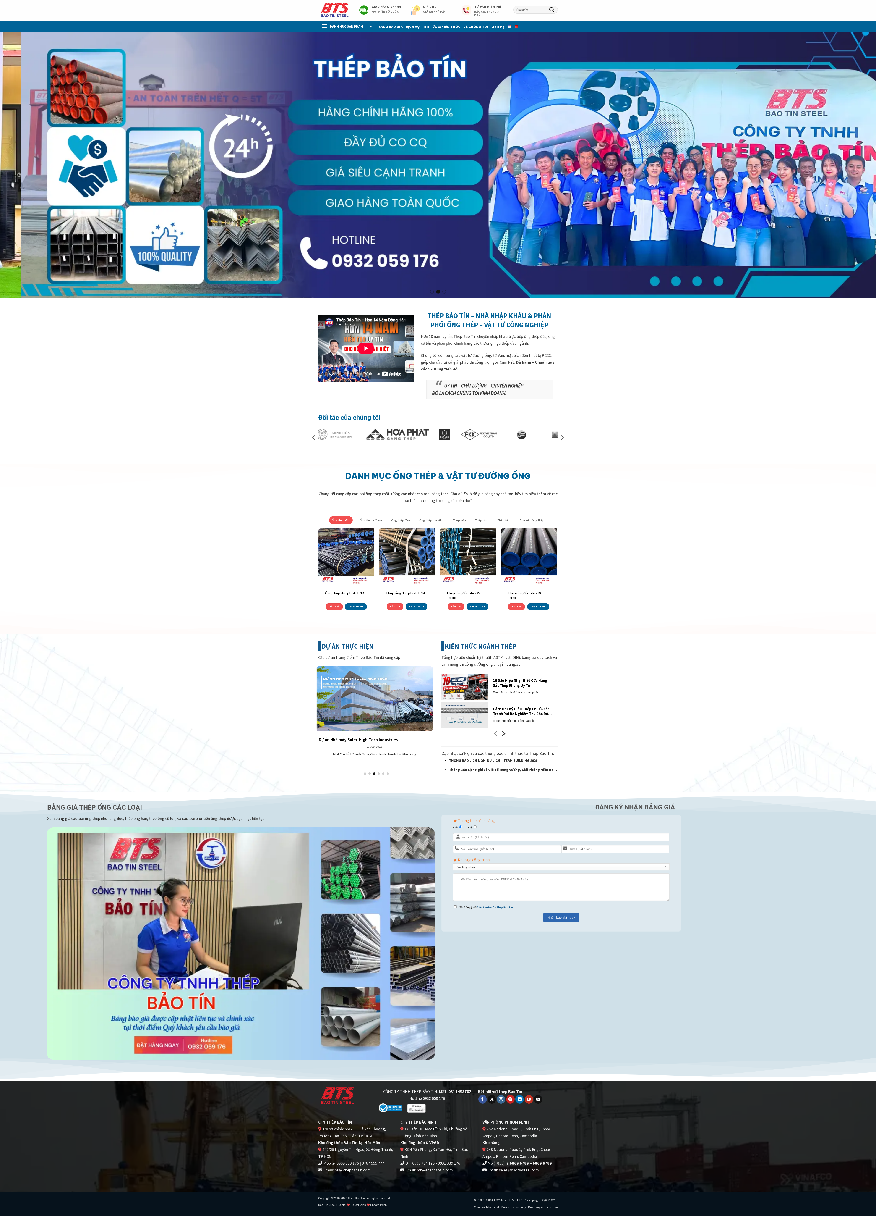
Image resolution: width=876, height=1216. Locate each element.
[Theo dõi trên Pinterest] (510, 1099)
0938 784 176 (423, 1163)
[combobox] (535, 10)
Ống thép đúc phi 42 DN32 (345, 593)
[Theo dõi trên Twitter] (492, 1099)
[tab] (341, 520)
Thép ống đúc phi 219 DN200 (524, 595)
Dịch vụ (413, 26)
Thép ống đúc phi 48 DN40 (406, 593)
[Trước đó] (496, 735)
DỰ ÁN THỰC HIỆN (347, 646)
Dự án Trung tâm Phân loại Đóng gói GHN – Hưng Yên (405, 739)
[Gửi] (552, 10)
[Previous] (23, 165)
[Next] (853, 165)
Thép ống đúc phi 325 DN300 (463, 595)
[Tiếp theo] (503, 735)
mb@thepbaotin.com (435, 1170)
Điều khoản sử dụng (513, 1207)
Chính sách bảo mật (486, 1207)
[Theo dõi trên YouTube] (529, 1099)
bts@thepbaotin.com (353, 1170)
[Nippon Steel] (481, 434)
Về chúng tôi (476, 26)
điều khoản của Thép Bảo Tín (495, 907)
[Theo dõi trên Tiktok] (538, 1099)
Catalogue (355, 606)
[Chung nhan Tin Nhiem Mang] (416, 1108)
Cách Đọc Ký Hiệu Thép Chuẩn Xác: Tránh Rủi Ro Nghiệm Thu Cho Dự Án (521, 712)
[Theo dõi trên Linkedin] (519, 1099)
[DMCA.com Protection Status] (445, 1107)
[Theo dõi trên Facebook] (482, 1099)
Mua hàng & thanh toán (543, 1207)
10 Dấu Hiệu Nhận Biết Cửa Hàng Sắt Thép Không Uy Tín (520, 683)
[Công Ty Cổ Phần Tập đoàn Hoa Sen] (350, 434)
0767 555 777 (373, 1163)
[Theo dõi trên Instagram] (501, 1099)
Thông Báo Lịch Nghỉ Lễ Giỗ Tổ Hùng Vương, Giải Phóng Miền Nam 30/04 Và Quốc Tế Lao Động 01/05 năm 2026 (503, 770)
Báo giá (334, 606)
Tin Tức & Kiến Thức (441, 26)
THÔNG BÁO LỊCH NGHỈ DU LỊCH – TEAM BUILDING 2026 (493, 760)
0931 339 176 (449, 1163)
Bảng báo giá (390, 26)
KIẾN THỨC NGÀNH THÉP (480, 646)
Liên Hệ (498, 26)
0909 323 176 (347, 1163)
